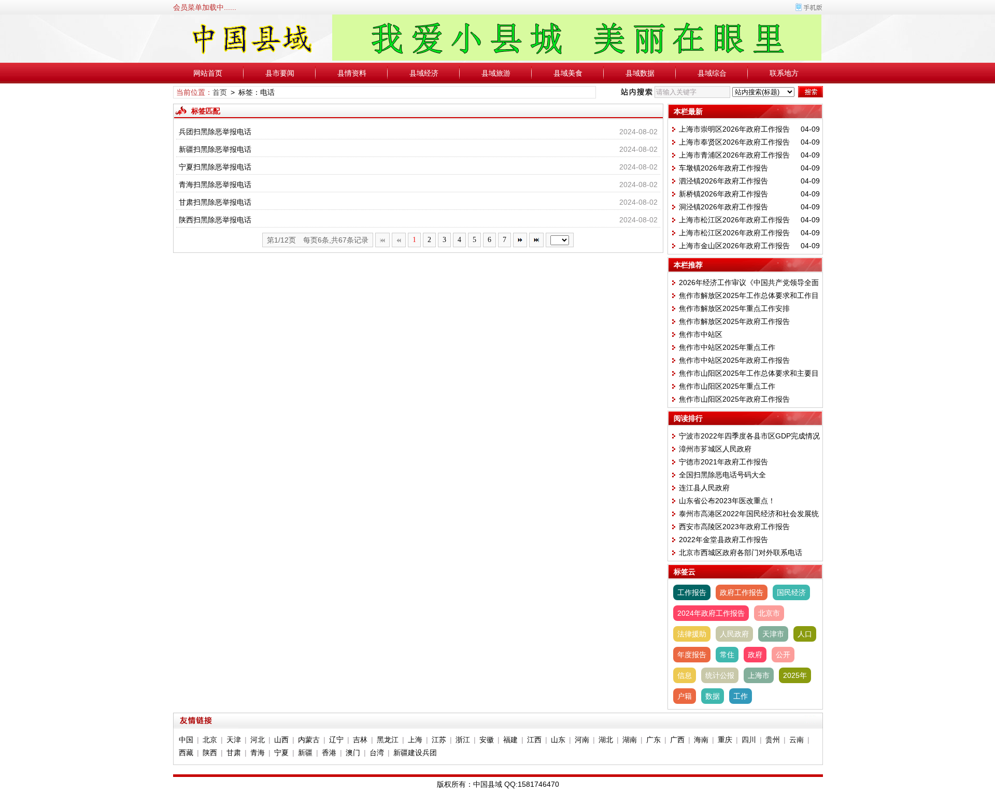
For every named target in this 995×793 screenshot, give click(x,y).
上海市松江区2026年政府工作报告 (734, 220)
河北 (257, 739)
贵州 (772, 739)
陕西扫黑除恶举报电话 (215, 220)
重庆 (725, 739)
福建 (510, 739)
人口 (805, 634)
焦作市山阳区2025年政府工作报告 (734, 399)
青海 (257, 752)
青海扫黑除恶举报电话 (215, 184)
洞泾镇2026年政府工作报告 (723, 207)
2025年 (795, 675)
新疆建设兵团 (415, 752)
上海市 (759, 675)
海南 (701, 739)
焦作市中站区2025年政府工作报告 (734, 360)
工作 (740, 696)
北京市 (769, 613)
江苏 (439, 739)
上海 (415, 739)
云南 (796, 739)
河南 (582, 739)
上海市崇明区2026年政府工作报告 (734, 129)
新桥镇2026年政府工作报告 (723, 194)
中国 (186, 739)
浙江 (463, 739)
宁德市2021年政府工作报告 (723, 462)
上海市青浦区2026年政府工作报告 (734, 155)
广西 (677, 739)
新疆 (305, 752)
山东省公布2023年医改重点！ (727, 501)
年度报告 (691, 654)
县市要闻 (279, 73)
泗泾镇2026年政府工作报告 (723, 181)
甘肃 (233, 752)
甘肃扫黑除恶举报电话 (215, 202)
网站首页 (207, 73)
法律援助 (691, 634)
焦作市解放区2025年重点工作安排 (734, 308)
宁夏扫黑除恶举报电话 (215, 167)
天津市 (773, 634)
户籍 (684, 696)
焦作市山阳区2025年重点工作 (727, 386)
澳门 (353, 752)
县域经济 (423, 73)
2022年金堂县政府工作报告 (723, 539)
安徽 (486, 739)
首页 (219, 92)
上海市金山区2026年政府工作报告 (734, 246)
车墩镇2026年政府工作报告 (723, 168)
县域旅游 (495, 73)
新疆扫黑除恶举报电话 (215, 149)
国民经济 (791, 592)
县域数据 (640, 73)
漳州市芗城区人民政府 (715, 449)
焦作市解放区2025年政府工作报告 (734, 321)
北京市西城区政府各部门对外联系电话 (740, 552)
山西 (281, 739)
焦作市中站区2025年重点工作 (727, 347)
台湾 (376, 752)
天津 (233, 739)
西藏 (186, 752)
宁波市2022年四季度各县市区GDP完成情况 (749, 436)
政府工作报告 (741, 592)
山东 (558, 739)
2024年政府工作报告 (711, 613)
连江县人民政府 (704, 488)
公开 (783, 654)
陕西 (210, 752)
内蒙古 (309, 739)
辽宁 (336, 739)
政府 (755, 654)
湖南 (629, 739)
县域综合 (712, 73)
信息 (684, 675)
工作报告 (691, 592)
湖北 (606, 739)
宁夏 (281, 752)
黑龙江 (388, 739)
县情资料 (351, 73)
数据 (712, 696)
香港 (329, 752)
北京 (210, 739)
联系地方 (784, 73)
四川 (749, 739)
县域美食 (567, 73)
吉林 (360, 739)
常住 (727, 654)
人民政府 (734, 634)
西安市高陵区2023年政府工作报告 (734, 526)
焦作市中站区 (700, 334)
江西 (534, 739)
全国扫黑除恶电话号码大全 (722, 475)
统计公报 (719, 675)
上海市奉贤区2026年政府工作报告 (734, 142)
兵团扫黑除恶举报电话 (215, 132)
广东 (653, 739)
